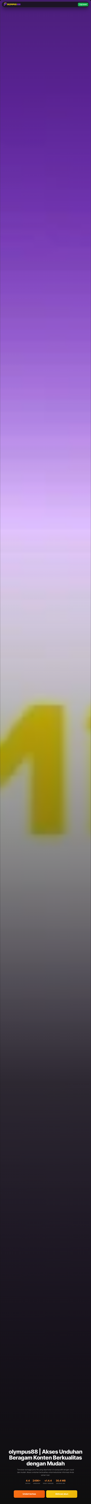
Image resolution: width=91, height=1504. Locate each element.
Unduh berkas (29, 1494)
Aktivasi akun (61, 1494)
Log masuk (83, 4)
